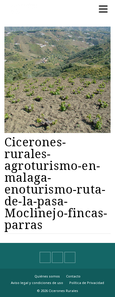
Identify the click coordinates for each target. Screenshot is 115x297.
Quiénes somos (47, 276)
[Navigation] (103, 9)
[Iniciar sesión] (90, 9)
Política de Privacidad (86, 282)
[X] (57, 257)
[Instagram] (69, 257)
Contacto (73, 276)
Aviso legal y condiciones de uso (37, 282)
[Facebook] (45, 257)
